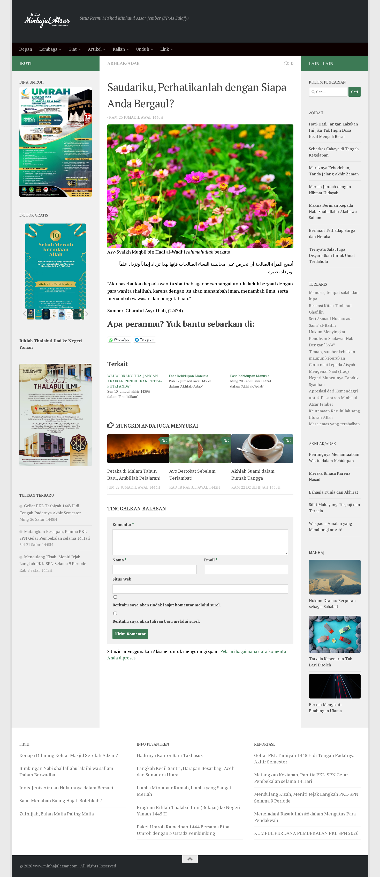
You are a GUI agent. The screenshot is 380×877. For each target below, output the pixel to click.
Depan (25, 49)
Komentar (123, 524)
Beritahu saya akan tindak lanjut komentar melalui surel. (166, 605)
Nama (119, 560)
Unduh (142, 49)
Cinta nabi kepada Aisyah (332, 364)
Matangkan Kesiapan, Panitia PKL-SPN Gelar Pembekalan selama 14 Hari (301, 777)
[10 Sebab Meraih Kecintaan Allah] (38, 314)
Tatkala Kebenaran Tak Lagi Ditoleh (330, 662)
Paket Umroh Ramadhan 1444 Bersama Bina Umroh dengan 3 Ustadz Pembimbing (183, 829)
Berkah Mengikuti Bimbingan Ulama (325, 708)
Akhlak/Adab (123, 63)
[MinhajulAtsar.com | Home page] (46, 21)
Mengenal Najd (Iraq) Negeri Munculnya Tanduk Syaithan (334, 377)
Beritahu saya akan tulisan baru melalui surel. (156, 621)
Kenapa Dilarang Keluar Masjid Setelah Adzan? (68, 755)
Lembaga (48, 49)
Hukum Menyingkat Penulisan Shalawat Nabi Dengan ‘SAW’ (331, 338)
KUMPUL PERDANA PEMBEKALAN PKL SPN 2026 (306, 833)
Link (164, 49)
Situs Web (121, 579)
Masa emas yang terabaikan (334, 424)
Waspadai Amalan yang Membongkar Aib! (330, 526)
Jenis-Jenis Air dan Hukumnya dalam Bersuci (66, 787)
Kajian (119, 49)
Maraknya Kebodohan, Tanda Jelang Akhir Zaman (334, 171)
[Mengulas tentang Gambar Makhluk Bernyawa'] (69, 314)
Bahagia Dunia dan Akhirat (333, 492)
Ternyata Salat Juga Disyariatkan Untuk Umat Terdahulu (332, 255)
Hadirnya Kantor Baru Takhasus (170, 755)
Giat (73, 49)
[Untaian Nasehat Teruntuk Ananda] (53, 314)
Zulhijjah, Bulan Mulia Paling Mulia (56, 814)
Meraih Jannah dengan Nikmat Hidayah (330, 190)
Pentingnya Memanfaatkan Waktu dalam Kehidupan (334, 457)
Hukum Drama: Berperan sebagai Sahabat (332, 604)
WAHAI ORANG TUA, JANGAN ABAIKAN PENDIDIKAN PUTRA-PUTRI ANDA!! (134, 381)
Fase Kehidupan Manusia (188, 375)
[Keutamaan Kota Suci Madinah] (61, 314)
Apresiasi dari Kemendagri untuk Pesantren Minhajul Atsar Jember (333, 397)
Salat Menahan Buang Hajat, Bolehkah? (60, 800)
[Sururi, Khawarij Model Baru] (46, 314)
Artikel (95, 49)
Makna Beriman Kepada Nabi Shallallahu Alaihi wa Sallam (333, 211)
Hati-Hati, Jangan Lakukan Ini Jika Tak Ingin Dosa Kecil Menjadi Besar (333, 130)
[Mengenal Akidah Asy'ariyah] (77, 314)
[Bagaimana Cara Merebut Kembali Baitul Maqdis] (31, 314)
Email (210, 560)
